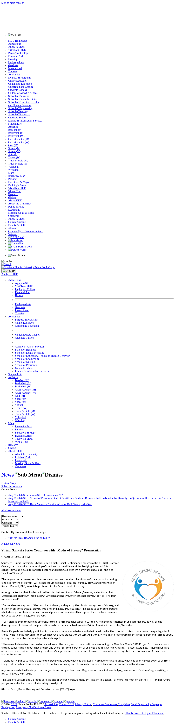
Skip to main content (12, 2)
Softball (12, 154)
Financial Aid (15, 56)
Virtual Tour (14, 191)
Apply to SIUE (16, 46)
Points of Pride (16, 206)
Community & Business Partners (25, 231)
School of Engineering (20, 108)
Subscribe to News (11, 486)
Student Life (15, 123)
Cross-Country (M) (18, 139)
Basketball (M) (16, 132)
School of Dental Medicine (22, 99)
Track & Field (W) (18, 163)
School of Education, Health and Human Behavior (23, 104)
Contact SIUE (66, 704)
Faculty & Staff (16, 225)
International (15, 68)
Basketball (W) (16, 135)
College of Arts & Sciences (22, 92)
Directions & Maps (18, 182)
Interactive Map (16, 175)
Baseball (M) (15, 129)
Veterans (12, 234)
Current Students (17, 222)
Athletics (13, 126)
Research (13, 194)
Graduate (13, 65)
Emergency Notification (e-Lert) (33, 707)
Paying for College (18, 53)
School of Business (18, 96)
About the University (19, 203)
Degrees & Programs (19, 77)
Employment (8, 707)
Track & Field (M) (18, 160)
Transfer (12, 71)
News (8, 475)
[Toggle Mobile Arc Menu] (8, 271)
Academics (14, 74)
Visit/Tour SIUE (17, 49)
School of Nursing (18, 111)
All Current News (11, 510)
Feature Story (8, 483)
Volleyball (13, 166)
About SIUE (15, 200)
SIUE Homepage (17, 40)
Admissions (14, 43)
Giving (12, 197)
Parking (12, 179)
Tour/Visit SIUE (24, 438)
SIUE (14, 704)
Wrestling (13, 169)
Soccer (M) (14, 148)
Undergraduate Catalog (20, 86)
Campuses (13, 215)
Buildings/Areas (17, 185)
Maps (11, 172)
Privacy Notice (83, 704)
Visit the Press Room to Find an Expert (29, 537)
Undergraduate (16, 62)
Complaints (124, 704)
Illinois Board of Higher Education (144, 713)
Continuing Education (20, 83)
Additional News (10, 543)
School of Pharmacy (19, 114)
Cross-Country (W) (18, 142)
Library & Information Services (25, 120)
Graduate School (17, 117)
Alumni (12, 228)
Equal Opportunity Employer (146, 704)
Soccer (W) (14, 151)
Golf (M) (13, 145)
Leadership (14, 209)
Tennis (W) (14, 157)
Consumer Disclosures (105, 704)
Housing (12, 59)
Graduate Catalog (17, 89)
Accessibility (51, 704)
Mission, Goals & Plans (21, 212)
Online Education (17, 80)
